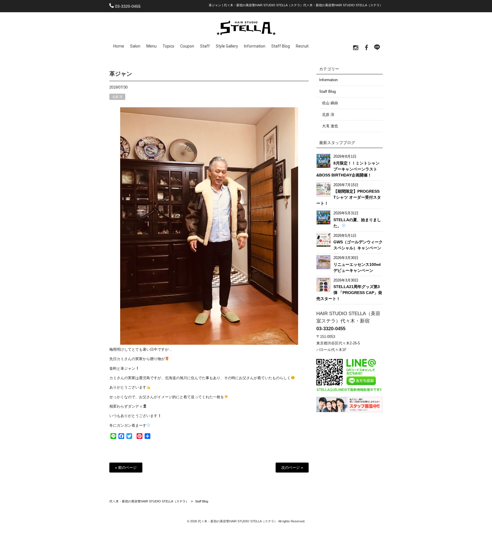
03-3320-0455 (128, 6)
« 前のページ (126, 467)
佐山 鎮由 (330, 103)
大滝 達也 (330, 126)
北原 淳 (117, 96)
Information (328, 80)
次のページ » (292, 467)
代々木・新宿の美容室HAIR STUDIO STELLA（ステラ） (149, 501)
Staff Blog (327, 91)
